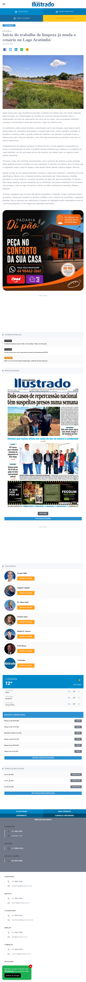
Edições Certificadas (66, 11)
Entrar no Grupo (12, 975)
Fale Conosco (64, 811)
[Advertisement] (43, 312)
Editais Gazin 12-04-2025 (11, 751)
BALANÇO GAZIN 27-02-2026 (13, 733)
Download (76, 774)
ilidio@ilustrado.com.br (20, 937)
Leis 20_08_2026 (9, 786)
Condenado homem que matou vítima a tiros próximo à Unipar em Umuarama (25, 343)
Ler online (43, 513)
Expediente (21, 815)
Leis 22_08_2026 (9, 774)
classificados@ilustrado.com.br (22, 920)
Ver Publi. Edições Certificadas (43, 758)
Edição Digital (23, 11)
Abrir (78, 721)
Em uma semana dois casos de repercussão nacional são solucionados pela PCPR (26, 352)
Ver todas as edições (43, 518)
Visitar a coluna (25, 578)
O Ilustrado (21, 811)
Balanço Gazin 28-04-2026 (11, 720)
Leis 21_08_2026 (9, 780)
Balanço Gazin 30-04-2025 (11, 745)
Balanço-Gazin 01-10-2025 (11, 739)
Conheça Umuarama (64, 815)
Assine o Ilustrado (23, 18)
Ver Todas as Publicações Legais (43, 793)
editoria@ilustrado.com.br (21, 903)
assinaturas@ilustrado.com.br (22, 886)
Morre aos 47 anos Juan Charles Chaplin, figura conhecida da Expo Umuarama (26, 360)
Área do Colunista (43, 820)
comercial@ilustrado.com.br (21, 954)
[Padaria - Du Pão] (43, 250)
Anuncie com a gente (66, 18)
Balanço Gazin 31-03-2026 (11, 727)
